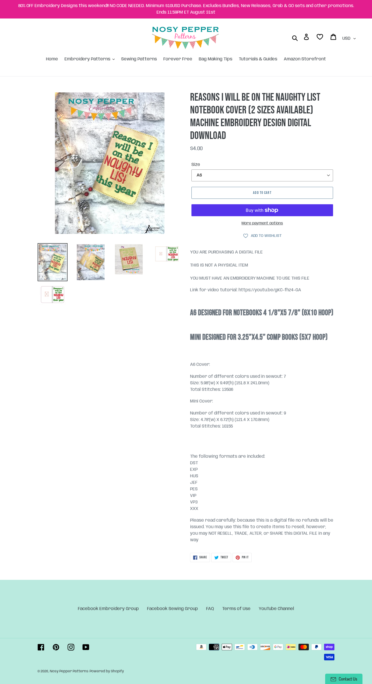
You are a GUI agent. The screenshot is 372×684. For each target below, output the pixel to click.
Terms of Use (236, 608)
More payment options (262, 223)
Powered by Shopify (107, 671)
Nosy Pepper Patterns (69, 671)
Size (195, 164)
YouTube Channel (276, 608)
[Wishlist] (320, 37)
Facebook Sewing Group (172, 608)
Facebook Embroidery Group (108, 608)
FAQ (210, 608)
